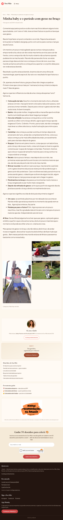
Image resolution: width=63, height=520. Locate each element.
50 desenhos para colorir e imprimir (12, 366)
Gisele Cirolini (19, 22)
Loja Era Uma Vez (5, 487)
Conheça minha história (31, 337)
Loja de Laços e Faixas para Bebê (10, 482)
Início (4, 14)
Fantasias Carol (5, 484)
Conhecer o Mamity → (31, 355)
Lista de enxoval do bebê (9, 370)
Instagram (4, 498)
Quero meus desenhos (31, 456)
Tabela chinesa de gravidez (10, 375)
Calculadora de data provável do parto (13, 378)
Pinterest (17, 498)
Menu (17, 3)
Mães (8, 14)
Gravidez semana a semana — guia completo (14, 368)
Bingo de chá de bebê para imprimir (12, 373)
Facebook (11, 498)
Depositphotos (16, 490)
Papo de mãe (15, 306)
